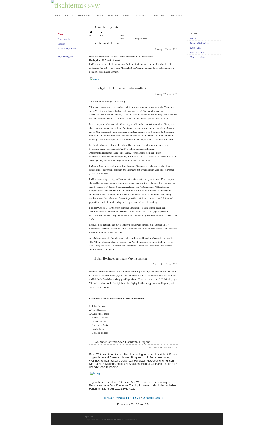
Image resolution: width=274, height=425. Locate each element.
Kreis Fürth (195, 47)
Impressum (88, 416)
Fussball (69, 15)
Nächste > (150, 397)
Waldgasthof (175, 15)
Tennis (126, 15)
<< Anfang (108, 397)
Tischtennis (140, 15)
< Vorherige (119, 397)
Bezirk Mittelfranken (199, 42)
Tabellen (61, 43)
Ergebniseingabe (65, 56)
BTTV (193, 38)
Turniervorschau (197, 56)
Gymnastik (84, 15)
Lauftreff (99, 15)
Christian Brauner (112, 419)
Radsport (113, 15)
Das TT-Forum (197, 52)
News (60, 34)
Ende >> (159, 397)
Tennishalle (158, 15)
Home (56, 15)
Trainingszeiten (64, 39)
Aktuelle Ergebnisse (67, 48)
